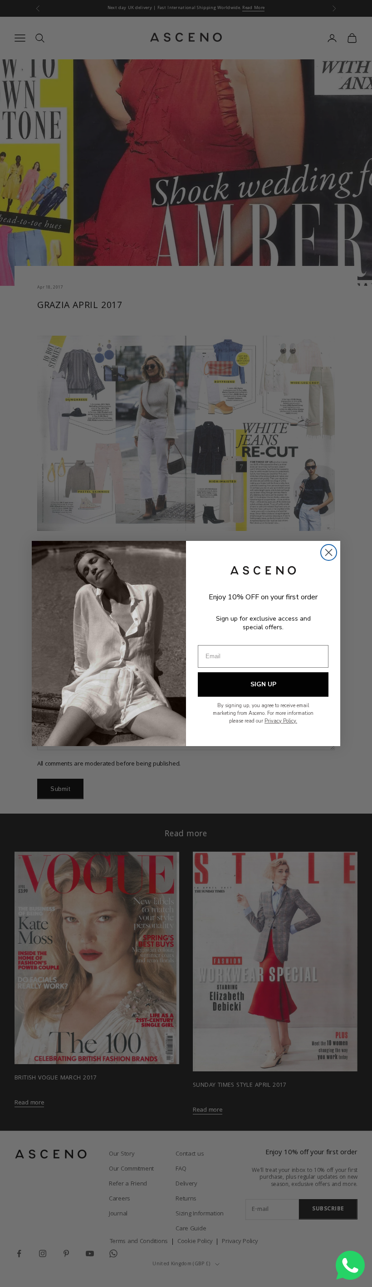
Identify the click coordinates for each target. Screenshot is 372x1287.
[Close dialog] (329, 552)
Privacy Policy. (280, 721)
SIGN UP (263, 684)
